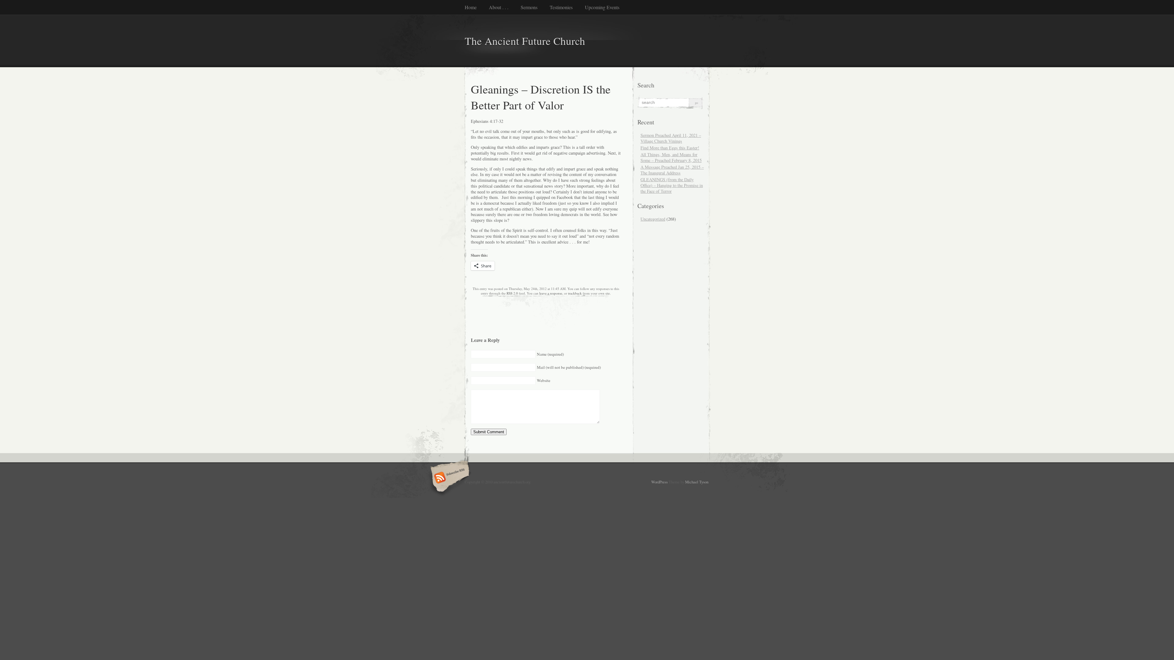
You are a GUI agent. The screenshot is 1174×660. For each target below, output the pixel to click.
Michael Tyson (696, 482)
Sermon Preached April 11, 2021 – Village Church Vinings (671, 138)
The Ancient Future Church (525, 41)
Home (471, 7)
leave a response (550, 293)
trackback (575, 293)
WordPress (659, 482)
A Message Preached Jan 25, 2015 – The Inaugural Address (672, 170)
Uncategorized (653, 219)
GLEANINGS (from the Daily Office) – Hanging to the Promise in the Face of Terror (672, 185)
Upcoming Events (602, 7)
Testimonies (561, 7)
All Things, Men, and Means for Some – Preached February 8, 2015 (671, 157)
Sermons (529, 7)
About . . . (498, 7)
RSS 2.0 (512, 293)
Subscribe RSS (449, 478)
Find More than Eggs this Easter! (670, 148)
